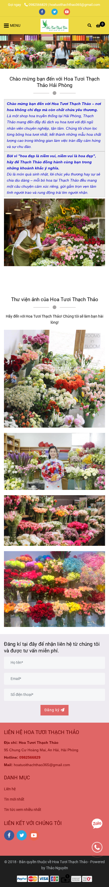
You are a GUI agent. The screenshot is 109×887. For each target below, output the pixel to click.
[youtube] (67, 12)
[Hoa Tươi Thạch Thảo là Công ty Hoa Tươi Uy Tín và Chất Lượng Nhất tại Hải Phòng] (54, 25)
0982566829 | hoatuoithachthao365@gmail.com (64, 5)
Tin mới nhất (14, 799)
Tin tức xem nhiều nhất (22, 809)
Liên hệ (10, 789)
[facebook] (42, 12)
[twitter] (55, 12)
